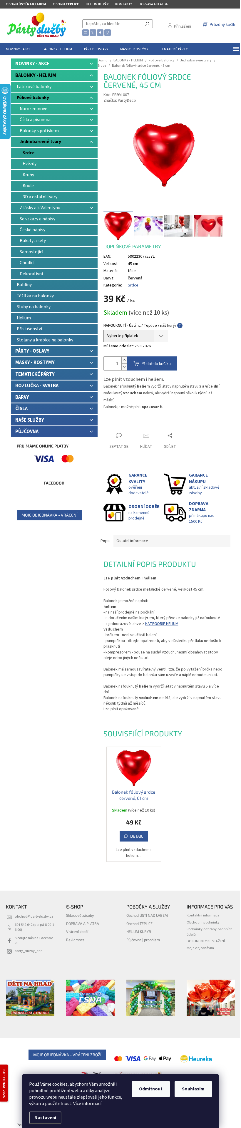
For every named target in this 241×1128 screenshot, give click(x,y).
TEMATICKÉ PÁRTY (35, 374)
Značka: (119, 100)
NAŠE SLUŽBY (29, 420)
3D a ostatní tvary (40, 197)
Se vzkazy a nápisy (37, 219)
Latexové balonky (34, 86)
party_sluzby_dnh (29, 950)
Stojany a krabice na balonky (45, 340)
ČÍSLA (21, 408)
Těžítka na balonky (35, 296)
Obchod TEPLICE (139, 923)
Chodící (27, 262)
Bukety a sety (33, 240)
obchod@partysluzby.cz (34, 916)
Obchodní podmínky (203, 922)
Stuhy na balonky (34, 307)
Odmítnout (151, 1089)
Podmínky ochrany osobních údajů (209, 931)
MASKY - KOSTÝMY (35, 362)
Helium (24, 318)
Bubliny (24, 284)
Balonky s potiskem (39, 131)
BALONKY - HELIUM (35, 75)
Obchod (26, 4)
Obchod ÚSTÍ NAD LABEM (147, 915)
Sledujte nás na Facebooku (34, 940)
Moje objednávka (200, 948)
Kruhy (28, 175)
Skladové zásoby (80, 915)
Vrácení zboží (77, 931)
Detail (136, 836)
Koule (28, 185)
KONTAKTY (123, 4)
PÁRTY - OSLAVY (32, 351)
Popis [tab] (106, 541)
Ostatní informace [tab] (132, 541)
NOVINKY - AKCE (32, 63)
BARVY (22, 397)
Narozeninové (33, 108)
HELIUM (97, 4)
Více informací (87, 1103)
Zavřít (114, 424)
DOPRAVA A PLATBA (153, 4)
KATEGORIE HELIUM (161, 624)
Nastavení (45, 1117)
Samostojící (31, 252)
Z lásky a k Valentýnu (40, 208)
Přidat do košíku (156, 363)
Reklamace (75, 939)
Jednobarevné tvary (40, 141)
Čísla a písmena (35, 119)
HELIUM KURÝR (138, 931)
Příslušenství (29, 329)
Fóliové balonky (33, 97)
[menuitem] (18, 49)
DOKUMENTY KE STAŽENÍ (206, 941)
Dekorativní (31, 274)
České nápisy (32, 230)
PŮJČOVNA (27, 431)
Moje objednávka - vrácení (49, 514)
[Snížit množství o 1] (124, 366)
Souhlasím (193, 1089)
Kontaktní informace (203, 915)
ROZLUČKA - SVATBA (36, 385)
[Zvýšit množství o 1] (124, 360)
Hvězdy (29, 163)
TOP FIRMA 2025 (4, 1083)
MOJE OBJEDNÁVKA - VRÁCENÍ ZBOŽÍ (67, 1054)
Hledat (147, 24)
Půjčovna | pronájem (143, 939)
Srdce (29, 153)
